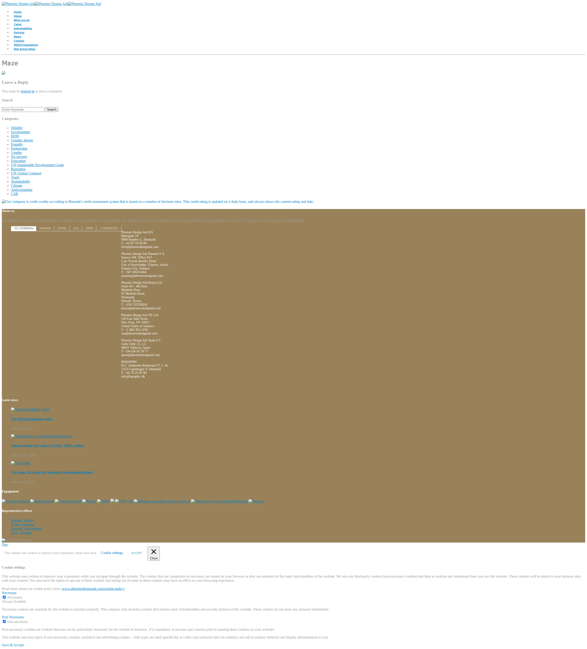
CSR (14, 194)
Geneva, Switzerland (26, 528)
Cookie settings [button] (112, 553)
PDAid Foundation (26, 44)
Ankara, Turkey (22, 520)
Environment (20, 132)
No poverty (19, 157)
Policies (19, 32)
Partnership (19, 148)
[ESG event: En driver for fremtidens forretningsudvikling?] (20, 463)
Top (5, 544)
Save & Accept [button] (13, 645)
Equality (17, 144)
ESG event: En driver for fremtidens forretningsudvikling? (52, 472)
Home (18, 12)
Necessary (14, 597)
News (17, 36)
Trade (15, 177)
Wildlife (16, 128)
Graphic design (22, 140)
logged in (27, 91)
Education (18, 161)
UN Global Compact (26, 173)
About (18, 16)
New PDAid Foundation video (32, 419)
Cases (18, 24)
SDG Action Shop (24, 49)
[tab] (23, 228)
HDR (15, 136)
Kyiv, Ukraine (21, 533)
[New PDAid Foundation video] (30, 409)
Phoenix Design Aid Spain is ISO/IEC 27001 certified (47, 445)
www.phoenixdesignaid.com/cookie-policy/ (93, 589)
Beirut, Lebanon (23, 524)
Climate (16, 185)
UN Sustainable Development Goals (37, 165)
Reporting (18, 169)
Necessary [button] (9, 593)
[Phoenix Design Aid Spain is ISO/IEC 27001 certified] (41, 436)
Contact (19, 40)
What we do (22, 20)
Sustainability (23, 28)
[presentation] (23, 228)
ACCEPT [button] (136, 553)
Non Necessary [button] (13, 617)
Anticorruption (21, 190)
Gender (16, 153)
